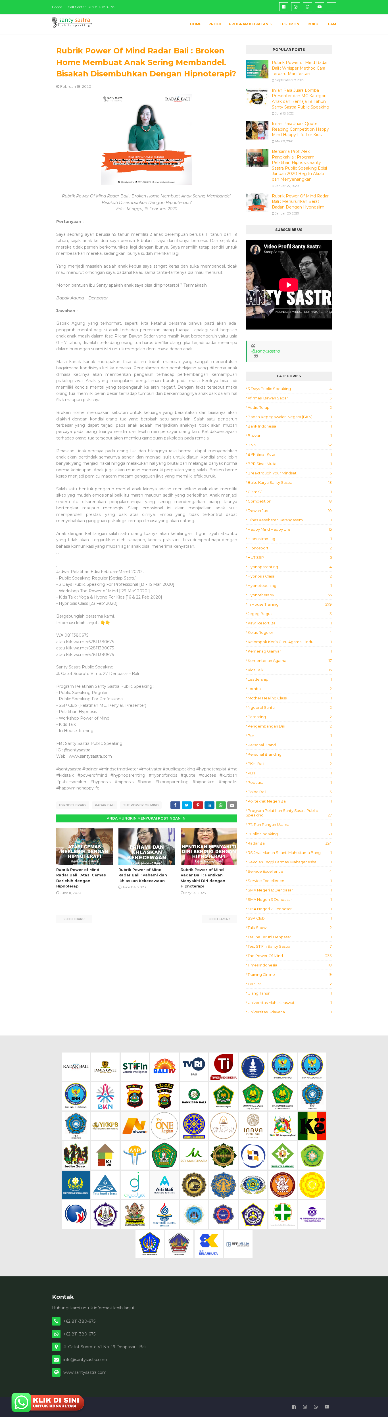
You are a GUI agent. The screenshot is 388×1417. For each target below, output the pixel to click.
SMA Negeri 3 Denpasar (290, 899)
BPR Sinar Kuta (290, 454)
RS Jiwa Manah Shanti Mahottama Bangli (290, 852)
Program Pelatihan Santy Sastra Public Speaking (289, 812)
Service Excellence (290, 871)
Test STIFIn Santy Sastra (290, 946)
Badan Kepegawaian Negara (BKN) (290, 416)
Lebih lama (218, 919)
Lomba (290, 688)
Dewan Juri (290, 510)
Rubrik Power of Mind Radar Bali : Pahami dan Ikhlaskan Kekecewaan (142, 875)
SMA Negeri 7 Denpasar (290, 909)
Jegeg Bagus (290, 613)
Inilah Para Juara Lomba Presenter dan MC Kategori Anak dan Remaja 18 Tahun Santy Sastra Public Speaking (300, 99)
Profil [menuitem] (215, 24)
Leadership (290, 679)
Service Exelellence (290, 880)
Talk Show (290, 927)
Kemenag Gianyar (290, 651)
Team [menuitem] (331, 24)
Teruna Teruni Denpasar (290, 937)
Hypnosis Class (290, 576)
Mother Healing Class (290, 698)
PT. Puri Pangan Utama (290, 824)
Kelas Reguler (290, 632)
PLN (290, 773)
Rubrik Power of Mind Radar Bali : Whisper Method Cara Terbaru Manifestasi (300, 68)
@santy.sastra (265, 351)
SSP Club (290, 918)
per (290, 735)
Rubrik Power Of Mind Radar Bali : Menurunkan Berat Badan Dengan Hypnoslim (300, 201)
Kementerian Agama (290, 660)
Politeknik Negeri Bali (290, 801)
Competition (290, 501)
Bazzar (290, 435)
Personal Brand (290, 745)
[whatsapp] (307, 6)
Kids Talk (290, 670)
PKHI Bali (290, 763)
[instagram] (295, 6)
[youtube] (319, 6)
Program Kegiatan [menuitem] (248, 24)
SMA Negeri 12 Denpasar (290, 890)
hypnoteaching (290, 585)
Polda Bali (290, 791)
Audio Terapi (290, 407)
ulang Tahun (290, 993)
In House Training (290, 604)
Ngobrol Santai (290, 707)
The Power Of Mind (141, 805)
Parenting (290, 716)
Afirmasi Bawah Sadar (290, 398)
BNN (290, 445)
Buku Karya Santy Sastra (290, 482)
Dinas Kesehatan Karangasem (290, 520)
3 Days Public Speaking (290, 388)
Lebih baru (75, 919)
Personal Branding (290, 754)
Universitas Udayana (290, 1012)
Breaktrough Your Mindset (290, 473)
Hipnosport (290, 548)
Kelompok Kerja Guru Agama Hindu (290, 641)
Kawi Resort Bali (290, 623)
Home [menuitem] (195, 24)
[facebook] (283, 6)
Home (57, 7)
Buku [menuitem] (313, 24)
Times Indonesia (290, 965)
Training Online (290, 974)
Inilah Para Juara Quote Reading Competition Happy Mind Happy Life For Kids (300, 129)
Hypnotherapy (72, 805)
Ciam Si (290, 491)
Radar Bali (104, 805)
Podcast (290, 782)
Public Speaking (290, 834)
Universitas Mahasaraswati (290, 1002)
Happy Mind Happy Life (290, 529)
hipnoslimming (290, 538)
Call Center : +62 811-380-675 (91, 7)
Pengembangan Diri (290, 726)
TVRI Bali (290, 984)
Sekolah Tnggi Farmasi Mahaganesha (290, 862)
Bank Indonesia (290, 426)
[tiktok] (331, 6)
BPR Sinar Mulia (290, 463)
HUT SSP (290, 557)
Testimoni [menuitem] (290, 24)
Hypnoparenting (290, 566)
